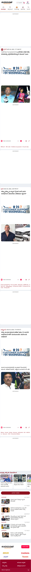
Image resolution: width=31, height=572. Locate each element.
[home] (7, 2)
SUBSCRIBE (25, 547)
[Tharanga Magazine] (6, 553)
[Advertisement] (15, 30)
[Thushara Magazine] (6, 556)
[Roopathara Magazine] (25, 553)
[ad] (16, 70)
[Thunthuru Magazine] (25, 556)
